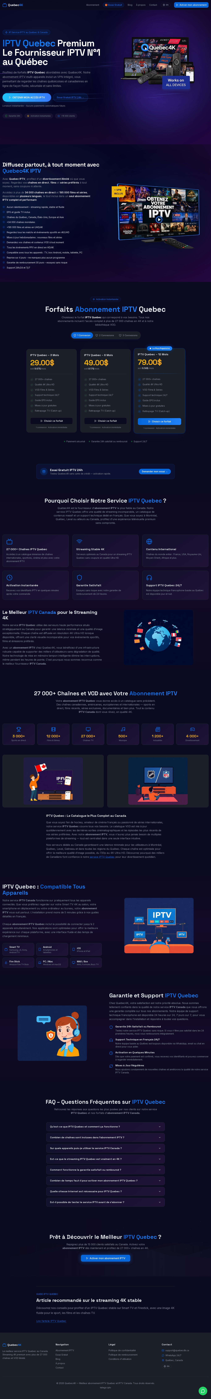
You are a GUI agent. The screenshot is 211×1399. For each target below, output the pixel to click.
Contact (153, 5)
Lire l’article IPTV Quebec (51, 1321)
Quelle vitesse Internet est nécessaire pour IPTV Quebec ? (86, 1191)
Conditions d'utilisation (120, 1359)
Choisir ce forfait (53, 421)
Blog (130, 5)
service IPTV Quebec (102, 856)
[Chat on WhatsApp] (203, 1391)
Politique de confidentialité (122, 1350)
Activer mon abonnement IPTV (107, 1258)
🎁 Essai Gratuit (113, 5)
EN (167, 5)
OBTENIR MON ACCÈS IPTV (28, 97)
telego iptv (105, 1387)
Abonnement (92, 5)
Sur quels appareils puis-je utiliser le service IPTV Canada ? (86, 1148)
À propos (141, 5)
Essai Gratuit (62, 1354)
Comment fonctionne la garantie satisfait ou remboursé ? (85, 1169)
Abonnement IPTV (65, 1350)
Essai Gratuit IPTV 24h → (70, 97)
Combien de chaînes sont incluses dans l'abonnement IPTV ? (87, 1137)
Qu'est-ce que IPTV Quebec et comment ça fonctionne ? (85, 1126)
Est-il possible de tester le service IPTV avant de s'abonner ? (87, 1202)
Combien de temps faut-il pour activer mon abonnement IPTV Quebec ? (94, 1180)
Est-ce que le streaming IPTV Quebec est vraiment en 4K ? (86, 1159)
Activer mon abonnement (193, 5)
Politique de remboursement (123, 1354)
